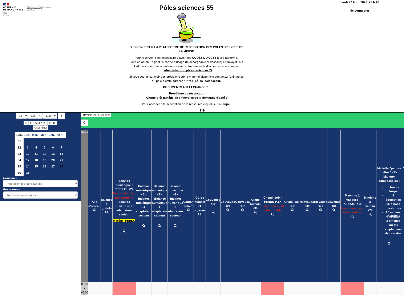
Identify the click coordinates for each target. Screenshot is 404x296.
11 (36, 153)
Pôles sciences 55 (186, 7)
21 (61, 160)
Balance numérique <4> (175, 190)
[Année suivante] (54, 123)
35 (19, 166)
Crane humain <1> (255, 204)
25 (36, 166)
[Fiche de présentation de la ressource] (94, 210)
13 (53, 153)
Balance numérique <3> (159, 190)
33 (19, 153)
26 (44, 166)
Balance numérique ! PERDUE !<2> (124, 185)
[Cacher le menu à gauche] (84, 122)
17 (27, 160)
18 (36, 160)
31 (19, 141)
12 (44, 153)
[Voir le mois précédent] (30, 123)
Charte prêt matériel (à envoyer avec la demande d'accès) (187, 97)
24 (27, 166)
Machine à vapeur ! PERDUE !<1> (352, 200)
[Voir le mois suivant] (49, 123)
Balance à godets (106, 204)
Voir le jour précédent (97, 115)
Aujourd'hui (40, 127)
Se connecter (359, 10)
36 (19, 172)
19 (44, 160)
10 (27, 153)
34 (19, 160)
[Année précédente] (26, 123)
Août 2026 (40, 123)
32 (19, 147)
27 (53, 166)
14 (61, 153)
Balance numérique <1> (144, 190)
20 (53, 160)
